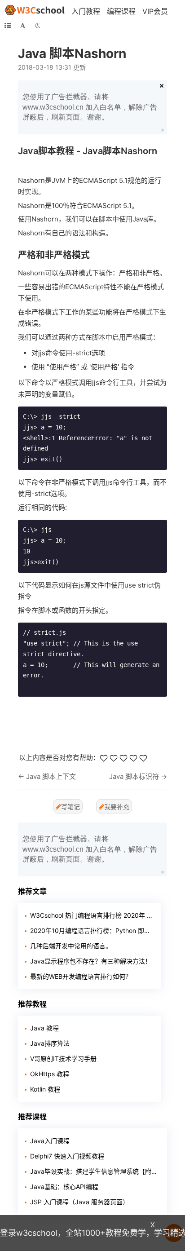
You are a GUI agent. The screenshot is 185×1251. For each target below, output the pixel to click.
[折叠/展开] (7, 26)
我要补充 (116, 806)
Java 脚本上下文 (51, 776)
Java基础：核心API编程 (64, 1186)
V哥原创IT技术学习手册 (63, 1058)
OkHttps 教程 (49, 1074)
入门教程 (85, 11)
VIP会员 (155, 11)
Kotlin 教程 (45, 1089)
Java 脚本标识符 (134, 776)
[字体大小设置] (22, 26)
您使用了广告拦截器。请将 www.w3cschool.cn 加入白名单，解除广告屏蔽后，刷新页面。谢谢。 (89, 107)
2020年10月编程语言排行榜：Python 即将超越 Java (92, 930)
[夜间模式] (37, 26)
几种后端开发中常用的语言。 (71, 946)
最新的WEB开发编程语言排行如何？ (81, 976)
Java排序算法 (50, 1043)
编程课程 (121, 11)
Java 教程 (44, 1028)
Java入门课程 (50, 1141)
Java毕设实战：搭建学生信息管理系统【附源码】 (95, 1171)
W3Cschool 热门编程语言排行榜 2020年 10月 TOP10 (92, 915)
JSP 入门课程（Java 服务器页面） (79, 1202)
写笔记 (70, 806)
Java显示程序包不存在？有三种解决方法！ (90, 961)
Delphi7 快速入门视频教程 (67, 1156)
